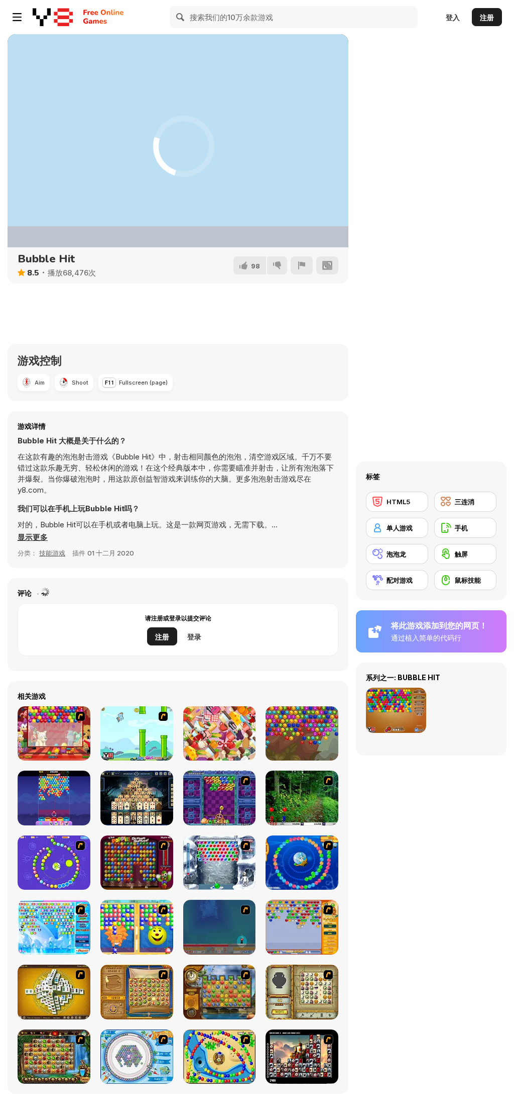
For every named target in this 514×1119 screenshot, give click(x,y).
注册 (487, 17)
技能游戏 (52, 553)
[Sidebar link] (17, 17)
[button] (33, 537)
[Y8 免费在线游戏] (52, 17)
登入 (453, 17)
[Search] (181, 17)
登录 (194, 636)
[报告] (302, 265)
